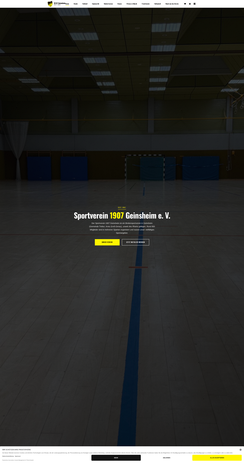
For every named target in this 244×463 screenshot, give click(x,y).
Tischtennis (146, 4)
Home (67, 4)
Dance (120, 4)
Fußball (85, 4)
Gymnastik (95, 4)
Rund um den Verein (172, 4)
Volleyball (158, 4)
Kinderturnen (108, 4)
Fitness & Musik (132, 4)
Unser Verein (107, 242)
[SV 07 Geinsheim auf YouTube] (185, 4)
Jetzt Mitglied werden (135, 242)
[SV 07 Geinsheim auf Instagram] (190, 4)
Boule (76, 4)
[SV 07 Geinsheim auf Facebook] (195, 4)
